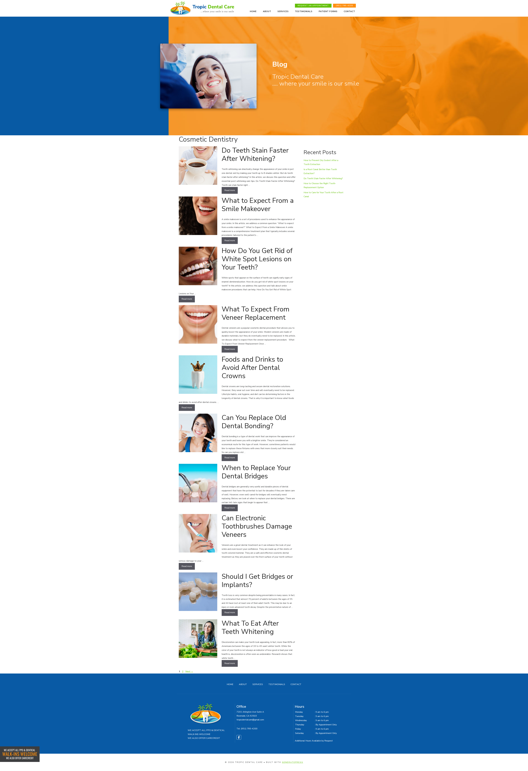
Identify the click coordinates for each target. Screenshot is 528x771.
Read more (229, 190)
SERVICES (283, 11)
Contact (349, 11)
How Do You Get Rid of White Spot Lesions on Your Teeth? (257, 259)
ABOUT (243, 684)
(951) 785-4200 (344, 5)
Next (189, 671)
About (267, 11)
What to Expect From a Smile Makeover (258, 205)
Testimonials (303, 11)
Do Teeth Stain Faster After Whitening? (255, 154)
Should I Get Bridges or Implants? (257, 580)
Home (253, 11)
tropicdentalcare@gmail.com (250, 719)
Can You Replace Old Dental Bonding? (254, 422)
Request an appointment (313, 5)
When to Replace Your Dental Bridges (256, 472)
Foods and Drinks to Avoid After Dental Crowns (252, 368)
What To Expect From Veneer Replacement (255, 313)
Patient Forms (328, 11)
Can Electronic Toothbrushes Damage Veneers (257, 526)
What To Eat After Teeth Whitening (250, 627)
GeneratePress (292, 762)
